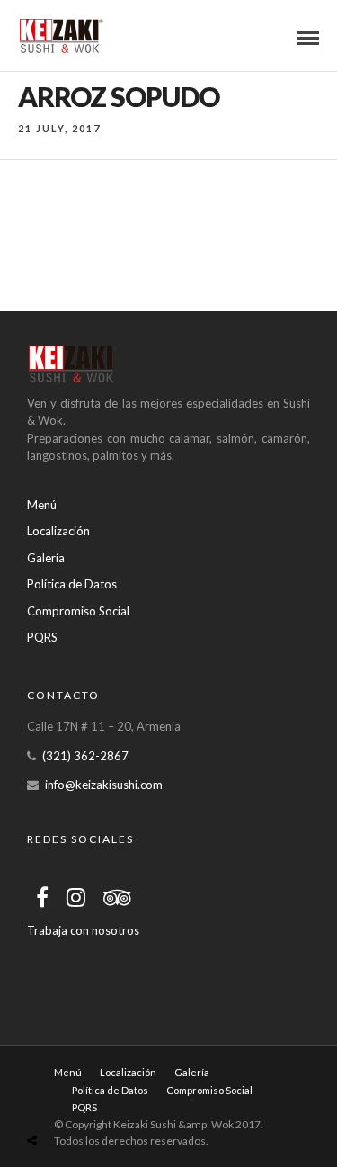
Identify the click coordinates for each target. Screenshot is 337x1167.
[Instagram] (76, 897)
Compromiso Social (78, 611)
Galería (46, 558)
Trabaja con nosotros (83, 930)
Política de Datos (72, 584)
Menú (42, 505)
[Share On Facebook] (36, 1101)
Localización (58, 531)
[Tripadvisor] (117, 897)
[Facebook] (42, 897)
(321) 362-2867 (85, 756)
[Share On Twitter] (61, 1101)
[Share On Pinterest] (87, 1101)
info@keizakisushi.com (104, 784)
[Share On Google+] (116, 1101)
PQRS (42, 637)
